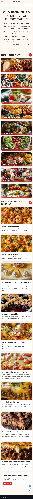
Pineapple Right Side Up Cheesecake (16, 282)
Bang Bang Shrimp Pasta (11, 226)
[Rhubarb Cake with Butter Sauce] (16, 361)
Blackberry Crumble (10, 314)
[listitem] (16, 65)
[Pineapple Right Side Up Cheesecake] (16, 271)
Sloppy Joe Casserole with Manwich (16, 462)
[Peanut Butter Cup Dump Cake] (16, 421)
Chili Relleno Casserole (11, 402)
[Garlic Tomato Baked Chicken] (16, 331)
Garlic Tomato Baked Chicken (13, 342)
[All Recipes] (30, 202)
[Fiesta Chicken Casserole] (16, 243)
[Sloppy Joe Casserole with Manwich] (16, 451)
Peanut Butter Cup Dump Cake (14, 432)
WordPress (28, 497)
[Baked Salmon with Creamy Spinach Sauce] (16, 215)
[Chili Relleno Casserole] (16, 391)
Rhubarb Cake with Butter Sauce (14, 372)
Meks (17, 497)
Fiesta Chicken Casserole (12, 254)
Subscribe (7, 483)
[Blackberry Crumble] (16, 303)
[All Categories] (30, 55)
